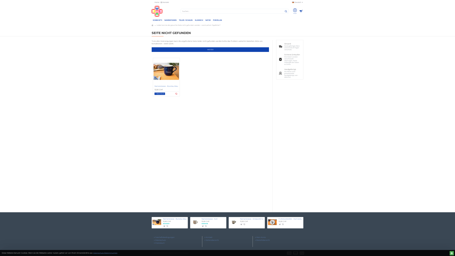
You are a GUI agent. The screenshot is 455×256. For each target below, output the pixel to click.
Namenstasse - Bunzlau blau (166, 86)
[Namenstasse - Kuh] (195, 222)
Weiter (210, 49)
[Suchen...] (286, 11)
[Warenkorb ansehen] (301, 11)
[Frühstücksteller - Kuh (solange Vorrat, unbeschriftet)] (272, 222)
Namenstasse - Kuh (210, 219)
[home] (152, 25)
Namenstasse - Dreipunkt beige (252, 219)
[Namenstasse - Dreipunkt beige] (234, 222)
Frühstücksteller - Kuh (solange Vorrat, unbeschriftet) (291, 219)
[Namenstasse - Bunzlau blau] (166, 71)
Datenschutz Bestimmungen (105, 253)
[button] (160, 94)
